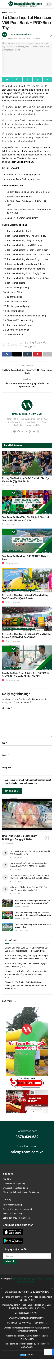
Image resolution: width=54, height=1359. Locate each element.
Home (4, 13)
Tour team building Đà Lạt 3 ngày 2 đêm (26, 273)
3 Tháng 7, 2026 (12, 563)
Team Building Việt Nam (29, 174)
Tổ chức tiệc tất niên (17, 301)
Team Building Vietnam (22, 162)
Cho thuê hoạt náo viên (18, 329)
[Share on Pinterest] (37, 79)
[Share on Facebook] (7, 79)
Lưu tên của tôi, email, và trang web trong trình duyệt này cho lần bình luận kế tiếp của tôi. (28, 781)
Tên (4, 743)
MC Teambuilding (15, 311)
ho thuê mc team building (29, 154)
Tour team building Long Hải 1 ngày (24, 245)
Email (5, 755)
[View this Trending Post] (3, 563)
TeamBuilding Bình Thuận (19, 196)
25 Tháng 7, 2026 (9, 524)
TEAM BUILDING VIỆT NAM (21, 34)
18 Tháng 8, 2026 (9, 485)
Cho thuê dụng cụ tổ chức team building (26, 315)
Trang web (6, 767)
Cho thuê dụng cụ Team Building (19, 590)
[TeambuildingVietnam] (13, 86)
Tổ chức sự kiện (14, 297)
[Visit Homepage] (25, 4)
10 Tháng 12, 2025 (13, 602)
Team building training (18, 287)
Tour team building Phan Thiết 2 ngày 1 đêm (28, 254)
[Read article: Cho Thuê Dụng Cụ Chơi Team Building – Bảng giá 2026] (27, 814)
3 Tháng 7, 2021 (11, 38)
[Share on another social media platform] (47, 79)
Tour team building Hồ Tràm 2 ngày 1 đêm (27, 250)
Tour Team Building (13, 512)
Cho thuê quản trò (15, 334)
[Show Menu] (3, 4)
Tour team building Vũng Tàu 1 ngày (24, 240)
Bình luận (7, 708)
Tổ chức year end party (18, 306)
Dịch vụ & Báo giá (12, 473)
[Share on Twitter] (17, 79)
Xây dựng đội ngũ (15, 292)
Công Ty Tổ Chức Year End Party (22, 218)
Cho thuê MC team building (20, 320)
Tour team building (16, 283)
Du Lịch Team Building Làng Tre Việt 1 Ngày (28, 192)
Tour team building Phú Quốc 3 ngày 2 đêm (28, 278)
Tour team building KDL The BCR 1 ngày (26, 236)
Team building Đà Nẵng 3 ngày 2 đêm (25, 264)
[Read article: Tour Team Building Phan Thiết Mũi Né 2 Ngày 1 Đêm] (27, 541)
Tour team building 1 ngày (19, 231)
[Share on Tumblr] (27, 79)
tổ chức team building (28, 147)
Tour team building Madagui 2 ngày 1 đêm (27, 259)
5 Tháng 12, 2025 (13, 680)
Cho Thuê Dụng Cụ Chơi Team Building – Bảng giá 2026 (19, 837)
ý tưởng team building (31, 151)
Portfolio (12, 13)
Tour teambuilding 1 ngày (19, 325)
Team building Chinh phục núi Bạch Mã (26, 268)
